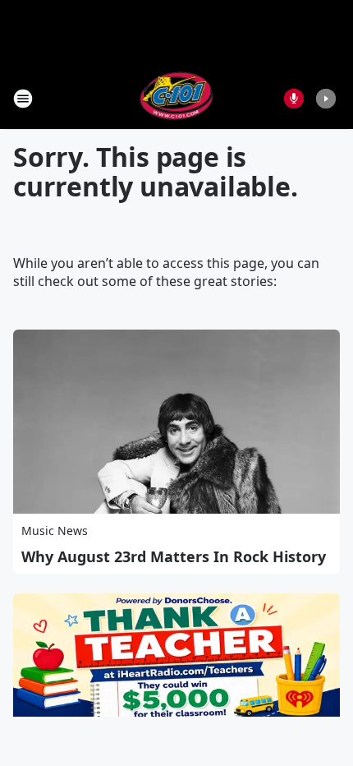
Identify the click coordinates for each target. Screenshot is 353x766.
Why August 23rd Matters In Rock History (173, 556)
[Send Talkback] (294, 98)
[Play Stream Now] (326, 98)
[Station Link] (177, 98)
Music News (54, 530)
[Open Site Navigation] (23, 98)
